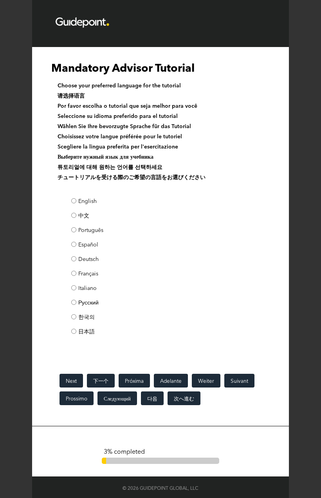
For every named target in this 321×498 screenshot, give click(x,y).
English (87, 201)
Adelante (171, 380)
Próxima (134, 380)
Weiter (206, 380)
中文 (83, 215)
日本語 (86, 331)
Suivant (239, 380)
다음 (152, 398)
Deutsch (88, 259)
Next (71, 380)
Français (88, 273)
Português (90, 230)
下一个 (100, 380)
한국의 (86, 317)
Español (88, 244)
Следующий (117, 398)
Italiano (87, 288)
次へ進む (184, 398)
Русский (88, 302)
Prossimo (76, 398)
